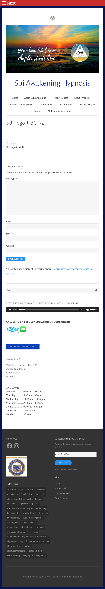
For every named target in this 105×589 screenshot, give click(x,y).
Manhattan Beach (29, 522)
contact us (11, 504)
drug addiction (14, 508)
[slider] (49, 309)
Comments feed (62, 493)
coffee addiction (34, 499)
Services (45, 104)
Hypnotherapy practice (32, 518)
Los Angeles (12, 522)
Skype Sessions (14, 546)
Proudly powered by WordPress (36, 576)
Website (10, 246)
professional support (16, 532)
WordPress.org (61, 498)
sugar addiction (35, 551)
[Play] (9, 309)
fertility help (40, 508)
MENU (11, 3)
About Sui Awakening (35, 98)
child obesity (39, 494)
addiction (30, 489)
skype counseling (15, 541)
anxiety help (12, 494)
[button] (4, 3)
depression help (26, 504)
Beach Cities (26, 494)
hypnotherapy (13, 518)
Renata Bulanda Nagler (17, 537)
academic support (15, 489)
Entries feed (60, 488)
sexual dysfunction (39, 537)
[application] (52, 309)
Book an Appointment (23, 346)
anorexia (41, 489)
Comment (11, 179)
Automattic (77, 576)
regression (33, 532)
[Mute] (87, 309)
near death (39, 527)
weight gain (28, 555)
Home (15, 98)
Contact (38, 111)
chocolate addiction (16, 499)
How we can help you (21, 104)
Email (9, 234)
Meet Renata (61, 98)
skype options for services (37, 541)
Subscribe (63, 463)
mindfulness (26, 527)
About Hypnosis (82, 98)
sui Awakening (13, 555)
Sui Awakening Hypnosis (52, 83)
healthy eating (13, 513)
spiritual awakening (16, 551)
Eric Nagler (28, 508)
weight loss (41, 555)
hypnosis (43, 513)
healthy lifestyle (30, 513)
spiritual (27, 546)
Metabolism (12, 527)
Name (9, 222)
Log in (58, 484)
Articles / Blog (85, 104)
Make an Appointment (59, 111)
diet (37, 504)
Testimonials (65, 104)
